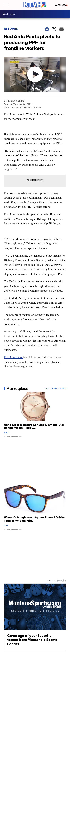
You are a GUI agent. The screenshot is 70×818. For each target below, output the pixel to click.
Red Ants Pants (13, 357)
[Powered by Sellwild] (61, 580)
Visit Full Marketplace (55, 388)
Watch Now (60, 5)
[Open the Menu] (5, 5)
